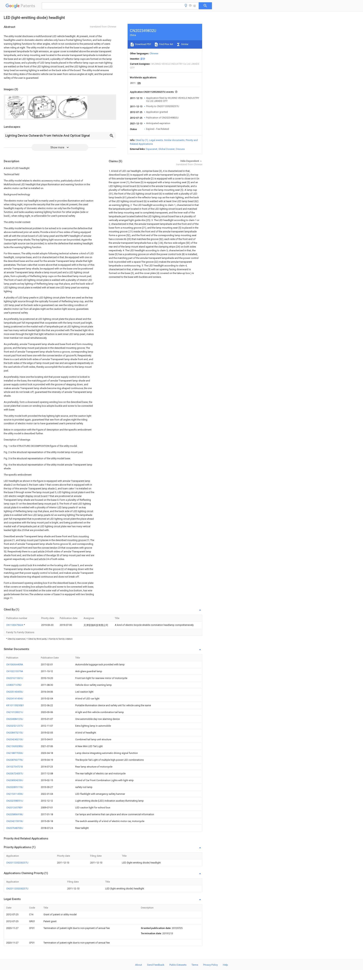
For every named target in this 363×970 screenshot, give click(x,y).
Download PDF (142, 44)
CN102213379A (14, 671)
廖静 (142, 58)
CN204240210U (14, 739)
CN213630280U (14, 746)
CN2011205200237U (17, 862)
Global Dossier (166, 149)
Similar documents (174, 140)
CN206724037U (14, 773)
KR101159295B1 (15, 705)
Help (225, 964)
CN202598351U (14, 800)
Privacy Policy (210, 964)
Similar (184, 44)
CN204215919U (14, 821)
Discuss (180, 149)
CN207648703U (14, 828)
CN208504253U (14, 780)
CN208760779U (14, 759)
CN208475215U (14, 732)
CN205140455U (14, 691)
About (138, 964)
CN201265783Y (14, 807)
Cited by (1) (142, 140)
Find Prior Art (166, 44)
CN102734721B (14, 766)
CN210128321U (14, 712)
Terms (195, 964)
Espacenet (151, 149)
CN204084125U (14, 719)
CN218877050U (14, 753)
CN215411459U (14, 794)
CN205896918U (14, 814)
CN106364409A (14, 664)
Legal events (156, 140)
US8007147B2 (14, 685)
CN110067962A (15, 625)
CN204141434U (14, 698)
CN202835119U (14, 787)
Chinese (154, 53)
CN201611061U (14, 678)
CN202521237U (14, 725)
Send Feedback (155, 964)
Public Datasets (177, 964)
